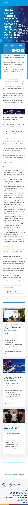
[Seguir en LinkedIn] (22, 50)
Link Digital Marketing (13, 474)
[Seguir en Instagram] (18, 50)
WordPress (14, 476)
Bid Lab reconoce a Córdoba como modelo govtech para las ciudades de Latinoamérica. (13, 377)
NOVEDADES (20, 45)
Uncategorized (14, 330)
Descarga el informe (13, 249)
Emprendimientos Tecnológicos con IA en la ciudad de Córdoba (13, 81)
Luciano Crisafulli (15, 138)
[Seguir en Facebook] (14, 50)
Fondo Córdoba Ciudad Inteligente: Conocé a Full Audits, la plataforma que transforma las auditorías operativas (14, 326)
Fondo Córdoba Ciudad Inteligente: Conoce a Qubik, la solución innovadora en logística (14, 427)
